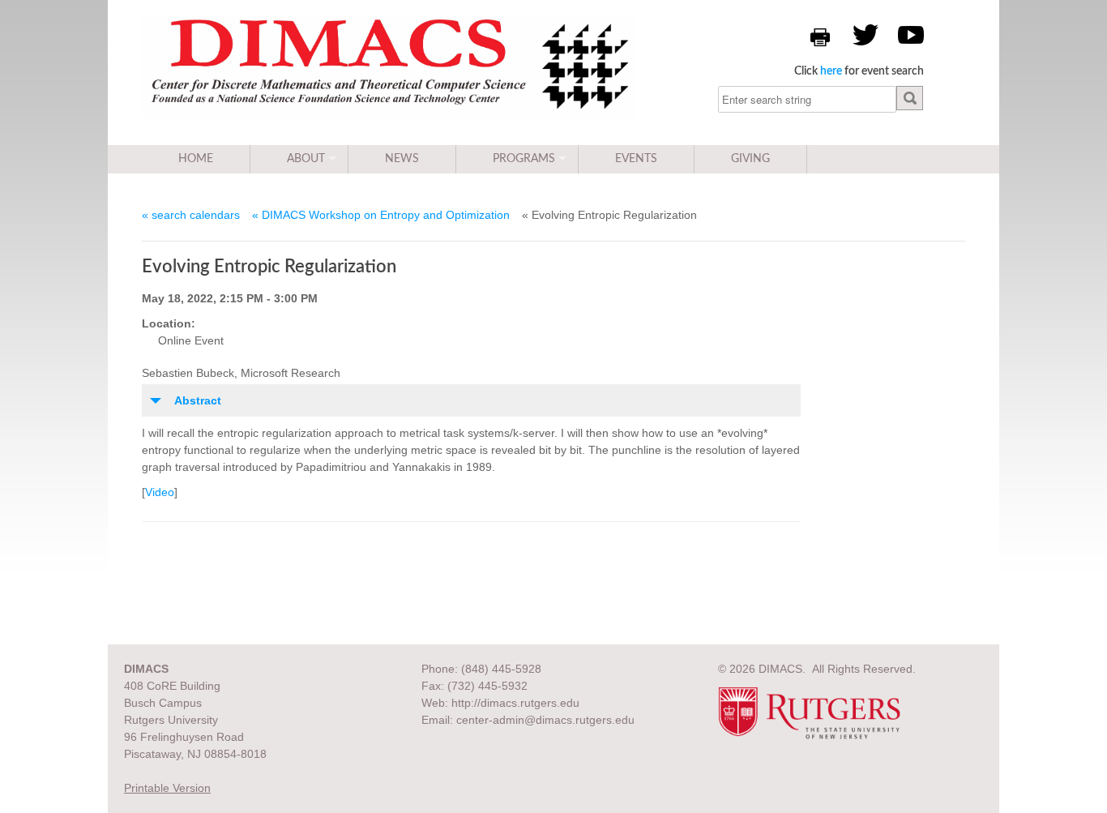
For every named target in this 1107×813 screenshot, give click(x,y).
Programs (524, 159)
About (306, 159)
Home (195, 159)
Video (159, 492)
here (831, 71)
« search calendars (191, 214)
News (402, 159)
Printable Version (167, 787)
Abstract (197, 400)
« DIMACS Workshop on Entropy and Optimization (381, 214)
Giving (750, 159)
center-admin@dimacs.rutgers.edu (545, 719)
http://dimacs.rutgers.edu (515, 702)
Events (636, 159)
